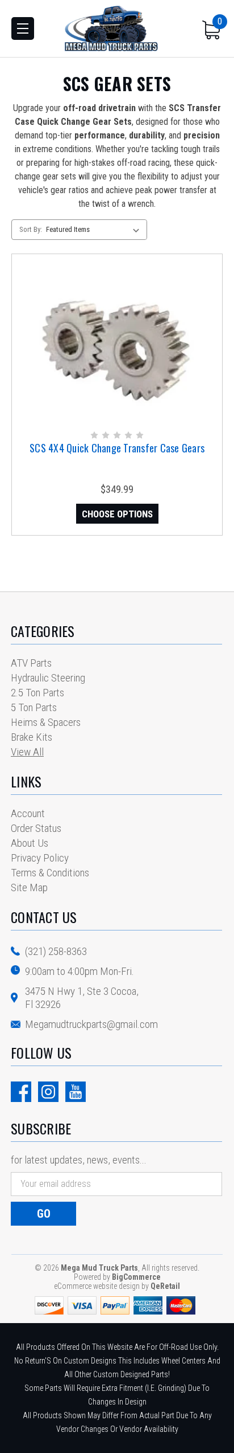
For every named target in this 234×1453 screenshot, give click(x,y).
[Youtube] (75, 1091)
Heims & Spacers (46, 722)
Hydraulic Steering (48, 677)
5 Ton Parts (34, 707)
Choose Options (117, 514)
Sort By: (30, 229)
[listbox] (95, 229)
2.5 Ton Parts (37, 692)
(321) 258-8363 (56, 951)
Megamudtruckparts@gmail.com (91, 1024)
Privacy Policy (40, 857)
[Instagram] (48, 1091)
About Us (29, 843)
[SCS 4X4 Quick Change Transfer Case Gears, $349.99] (117, 341)
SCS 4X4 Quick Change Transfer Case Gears (117, 447)
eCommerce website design (97, 1286)
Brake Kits (31, 737)
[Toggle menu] (22, 28)
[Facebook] (21, 1091)
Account (28, 813)
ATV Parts (31, 663)
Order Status (36, 828)
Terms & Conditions (50, 872)
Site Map (29, 887)
